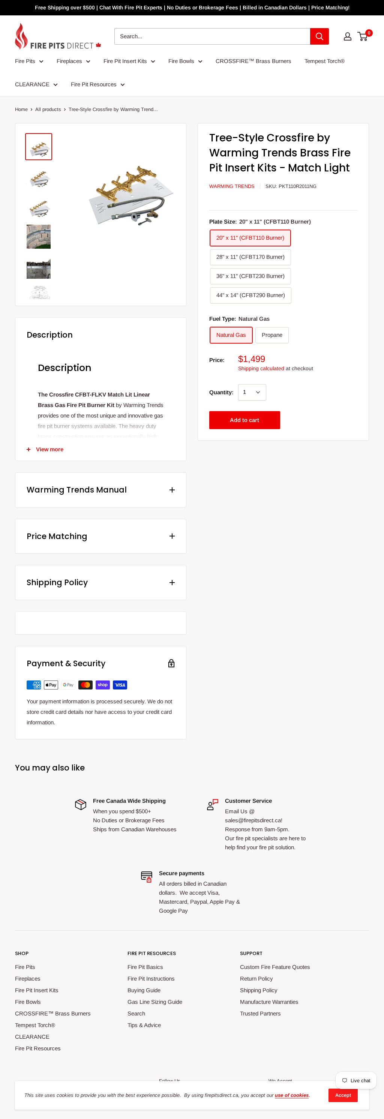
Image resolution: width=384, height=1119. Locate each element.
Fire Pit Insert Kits (125, 61)
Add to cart (244, 420)
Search (136, 1013)
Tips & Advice (144, 1025)
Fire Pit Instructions (151, 978)
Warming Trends (232, 186)
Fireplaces (69, 61)
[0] (363, 36)
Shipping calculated (261, 368)
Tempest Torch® (324, 61)
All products (48, 109)
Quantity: (221, 392)
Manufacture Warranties (269, 1002)
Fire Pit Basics (145, 967)
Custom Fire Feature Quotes (275, 967)
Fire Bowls (181, 61)
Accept (343, 1095)
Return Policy (256, 978)
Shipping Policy (259, 990)
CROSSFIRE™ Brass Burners (253, 61)
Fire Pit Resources (94, 84)
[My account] (347, 36)
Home (21, 109)
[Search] (319, 36)
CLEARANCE (32, 84)
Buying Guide (144, 990)
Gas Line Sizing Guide (155, 1002)
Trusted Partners (260, 1013)
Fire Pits (25, 61)
